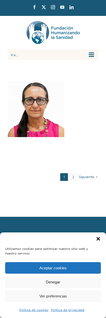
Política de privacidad (67, 310)
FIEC (53, 119)
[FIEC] (53, 109)
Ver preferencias (53, 296)
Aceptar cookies (53, 268)
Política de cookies (33, 310)
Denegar (53, 282)
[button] (98, 238)
